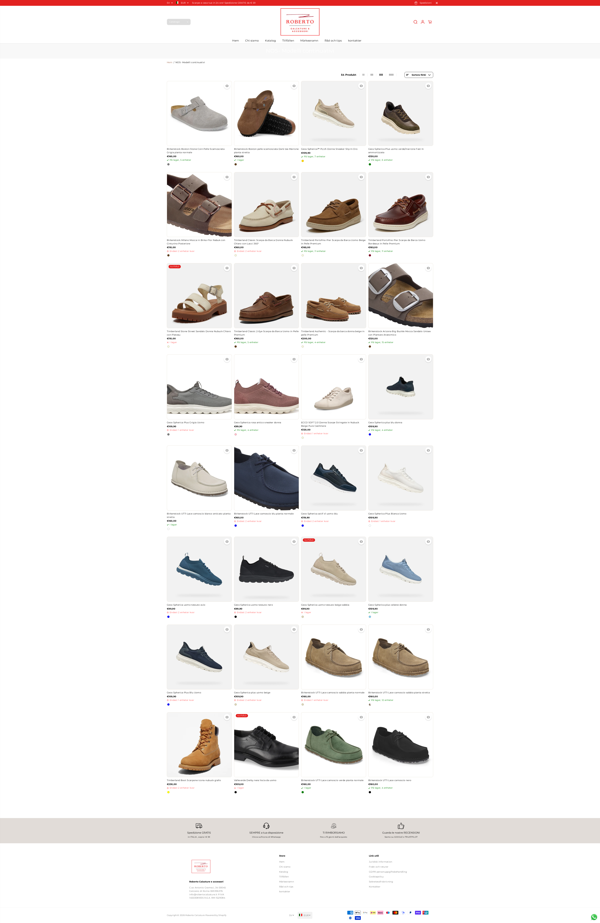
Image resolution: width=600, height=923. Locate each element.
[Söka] (415, 22)
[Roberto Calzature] (300, 21)
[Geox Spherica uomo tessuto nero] (266, 569)
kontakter (355, 40)
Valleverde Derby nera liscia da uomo (255, 780)
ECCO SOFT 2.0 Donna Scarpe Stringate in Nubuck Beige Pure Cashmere (330, 424)
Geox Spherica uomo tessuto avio (186, 605)
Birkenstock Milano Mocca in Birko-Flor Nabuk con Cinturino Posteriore (196, 242)
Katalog (270, 40)
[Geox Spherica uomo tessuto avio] (199, 569)
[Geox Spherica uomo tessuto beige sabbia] (333, 569)
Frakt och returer (379, 867)
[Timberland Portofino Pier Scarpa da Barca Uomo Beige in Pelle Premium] (333, 204)
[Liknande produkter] (227, 85)
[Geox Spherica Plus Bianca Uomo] (400, 478)
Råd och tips (333, 40)
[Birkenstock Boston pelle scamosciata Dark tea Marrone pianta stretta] (266, 113)
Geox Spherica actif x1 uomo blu (319, 513)
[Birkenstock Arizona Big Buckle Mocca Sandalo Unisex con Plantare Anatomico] (400, 295)
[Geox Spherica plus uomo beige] (266, 657)
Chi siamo (252, 40)
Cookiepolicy (376, 876)
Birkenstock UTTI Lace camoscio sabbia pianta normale (333, 692)
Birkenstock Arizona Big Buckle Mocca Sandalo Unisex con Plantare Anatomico (399, 333)
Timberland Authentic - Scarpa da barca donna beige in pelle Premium (332, 333)
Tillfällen (288, 40)
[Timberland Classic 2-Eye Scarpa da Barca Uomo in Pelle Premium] (266, 295)
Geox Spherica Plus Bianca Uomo (387, 513)
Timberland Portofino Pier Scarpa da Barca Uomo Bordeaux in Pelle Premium (396, 242)
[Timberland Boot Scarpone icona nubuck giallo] (199, 744)
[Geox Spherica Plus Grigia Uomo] (199, 387)
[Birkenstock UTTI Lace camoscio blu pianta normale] (266, 478)
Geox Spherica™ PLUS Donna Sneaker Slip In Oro (329, 149)
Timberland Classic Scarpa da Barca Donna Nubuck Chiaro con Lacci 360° (263, 242)
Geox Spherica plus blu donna (385, 422)
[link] (210, 866)
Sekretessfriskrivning (381, 881)
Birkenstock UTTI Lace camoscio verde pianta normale (332, 780)
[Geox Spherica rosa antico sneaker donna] (266, 387)
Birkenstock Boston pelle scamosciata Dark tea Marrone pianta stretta (266, 151)
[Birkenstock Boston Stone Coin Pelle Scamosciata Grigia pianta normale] (199, 113)
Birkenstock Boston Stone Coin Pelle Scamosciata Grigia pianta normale (195, 151)
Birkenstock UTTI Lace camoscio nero (389, 780)
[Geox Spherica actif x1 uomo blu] (333, 478)
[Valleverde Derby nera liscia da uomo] (266, 744)
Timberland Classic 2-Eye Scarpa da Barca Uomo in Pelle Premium (266, 333)
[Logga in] (422, 22)
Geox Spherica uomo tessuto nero (253, 605)
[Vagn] (430, 22)
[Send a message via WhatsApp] (594, 917)
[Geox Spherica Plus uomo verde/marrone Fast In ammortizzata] (400, 113)
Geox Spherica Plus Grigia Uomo (185, 422)
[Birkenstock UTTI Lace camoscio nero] (400, 744)
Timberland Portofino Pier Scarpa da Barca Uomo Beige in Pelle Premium (333, 242)
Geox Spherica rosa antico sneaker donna (257, 422)
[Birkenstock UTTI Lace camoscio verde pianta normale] (333, 744)
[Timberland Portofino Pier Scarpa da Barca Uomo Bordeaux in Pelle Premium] (400, 204)
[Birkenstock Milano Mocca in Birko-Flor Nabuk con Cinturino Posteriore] (199, 204)
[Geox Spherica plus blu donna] (400, 387)
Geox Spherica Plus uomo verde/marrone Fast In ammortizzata (396, 151)
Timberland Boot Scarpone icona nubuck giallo (194, 780)
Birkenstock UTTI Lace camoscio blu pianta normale (264, 513)
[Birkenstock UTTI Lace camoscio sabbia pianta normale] (333, 657)
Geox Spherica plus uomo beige (252, 692)
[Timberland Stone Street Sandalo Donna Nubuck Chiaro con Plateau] (199, 295)
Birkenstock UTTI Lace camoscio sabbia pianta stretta (399, 692)
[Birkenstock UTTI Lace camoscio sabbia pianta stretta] (400, 657)
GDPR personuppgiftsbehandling (388, 872)
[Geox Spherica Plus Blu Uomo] (199, 657)
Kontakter (374, 886)
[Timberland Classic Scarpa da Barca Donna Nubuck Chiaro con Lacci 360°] (266, 204)
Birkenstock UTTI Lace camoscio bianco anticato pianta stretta (198, 515)
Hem (235, 40)
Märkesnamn (309, 40)
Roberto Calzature (195, 915)
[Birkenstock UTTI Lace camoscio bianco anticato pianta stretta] (199, 478)
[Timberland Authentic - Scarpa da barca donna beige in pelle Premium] (333, 295)
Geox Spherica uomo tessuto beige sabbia (325, 605)
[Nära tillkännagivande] (436, 3)
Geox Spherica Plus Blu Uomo (184, 692)
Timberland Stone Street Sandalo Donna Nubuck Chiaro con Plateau (199, 333)
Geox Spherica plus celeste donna (387, 605)
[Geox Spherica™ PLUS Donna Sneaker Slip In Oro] (333, 113)
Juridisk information (380, 861)
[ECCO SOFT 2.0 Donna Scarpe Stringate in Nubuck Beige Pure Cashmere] (333, 387)
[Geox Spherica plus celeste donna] (400, 569)
